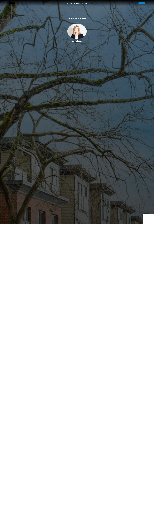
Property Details (84, 3)
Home (67, 3)
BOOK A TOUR (142, 3)
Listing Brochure (77, 3)
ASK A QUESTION (11, 3)
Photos (71, 3)
